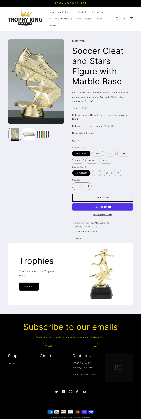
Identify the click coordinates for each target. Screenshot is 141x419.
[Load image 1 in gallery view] (15, 134)
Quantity (76, 180)
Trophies (29, 286)
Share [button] (78, 238)
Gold (78, 160)
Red (110, 153)
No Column (81, 153)
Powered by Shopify (82, 417)
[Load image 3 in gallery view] (43, 134)
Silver (92, 160)
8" (117, 173)
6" (107, 173)
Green (124, 153)
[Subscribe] (95, 346)
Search (11, 363)
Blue (97, 153)
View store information (86, 231)
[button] (66, 12)
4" (96, 173)
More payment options (102, 214)
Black (106, 160)
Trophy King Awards (66, 417)
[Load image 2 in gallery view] (29, 134)
